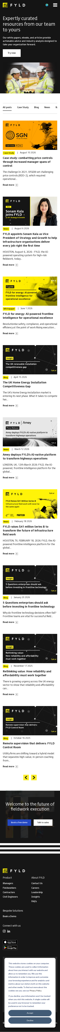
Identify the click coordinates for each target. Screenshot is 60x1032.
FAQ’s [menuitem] (34, 901)
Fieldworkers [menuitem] (9, 888)
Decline (30, 1020)
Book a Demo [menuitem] (9, 916)
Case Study (23, 107)
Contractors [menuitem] (9, 892)
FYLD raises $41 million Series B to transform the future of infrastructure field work (28, 530)
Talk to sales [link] (44, 823)
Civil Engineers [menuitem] (10, 897)
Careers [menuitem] (35, 888)
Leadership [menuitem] (37, 892)
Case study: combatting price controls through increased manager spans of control (27, 161)
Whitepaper (9, 309)
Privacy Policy (35, 990)
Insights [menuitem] (35, 897)
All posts (7, 107)
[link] (14, 5)
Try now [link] (14, 54)
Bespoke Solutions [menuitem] (13, 910)
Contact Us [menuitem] (36, 883)
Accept (30, 1013)
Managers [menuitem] (8, 883)
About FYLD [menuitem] (38, 877)
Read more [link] (10, 185)
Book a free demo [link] (21, 823)
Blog (36, 107)
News (47, 107)
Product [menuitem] (7, 877)
